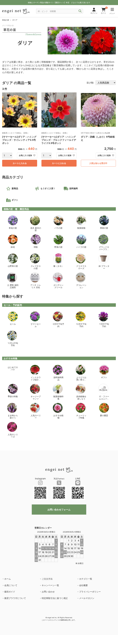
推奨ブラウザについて (15, 598)
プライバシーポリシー (90, 591)
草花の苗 (5, 20)
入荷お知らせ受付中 (98, 163)
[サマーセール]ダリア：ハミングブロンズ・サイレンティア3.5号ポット (19, 140)
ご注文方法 (47, 578)
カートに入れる (20, 163)
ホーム (7, 578)
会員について (10, 585)
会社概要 (83, 585)
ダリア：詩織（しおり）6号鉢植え (98, 138)
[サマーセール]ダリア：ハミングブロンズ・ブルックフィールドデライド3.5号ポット (58, 140)
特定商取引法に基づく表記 (55, 598)
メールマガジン (86, 598)
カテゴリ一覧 (85, 578)
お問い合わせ (48, 591)
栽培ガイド (9, 591)
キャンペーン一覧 (50, 585)
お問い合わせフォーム (59, 509)
